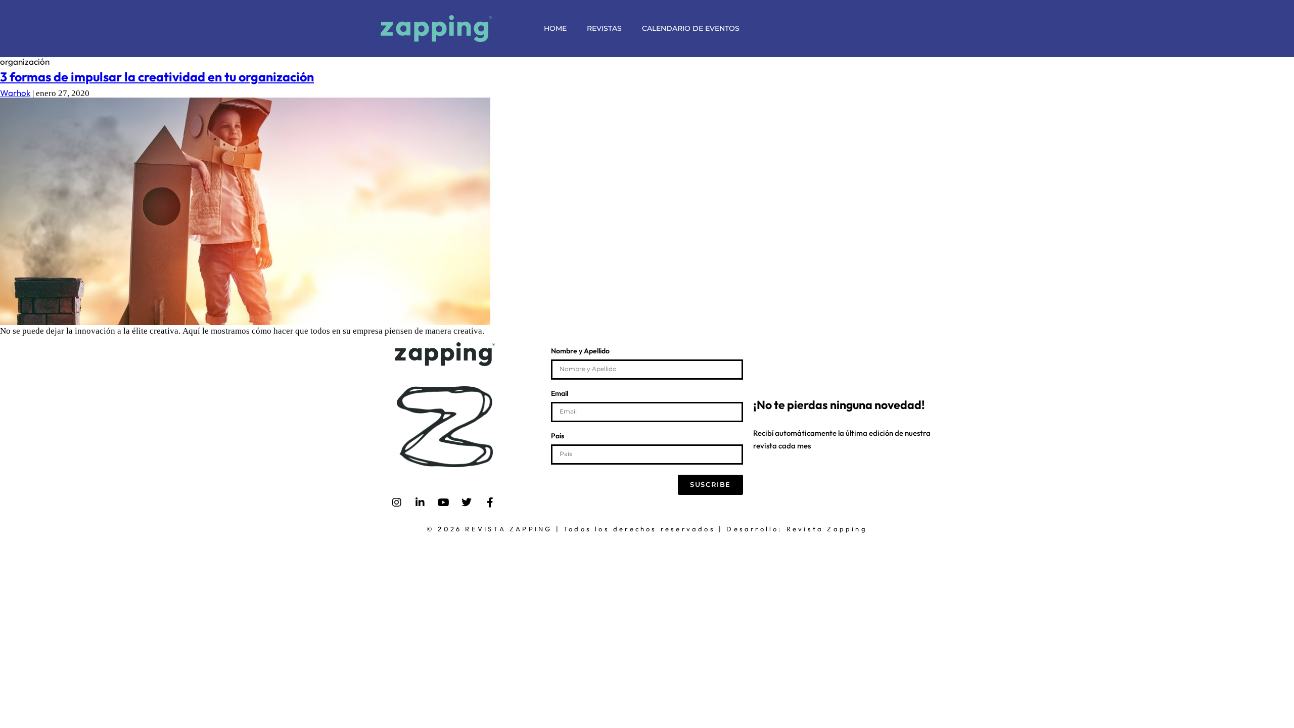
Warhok (15, 92)
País (557, 436)
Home (555, 28)
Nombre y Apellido (580, 351)
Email (559, 394)
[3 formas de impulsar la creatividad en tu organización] (245, 321)
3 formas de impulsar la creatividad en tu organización (157, 77)
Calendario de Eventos (691, 28)
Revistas (604, 28)
